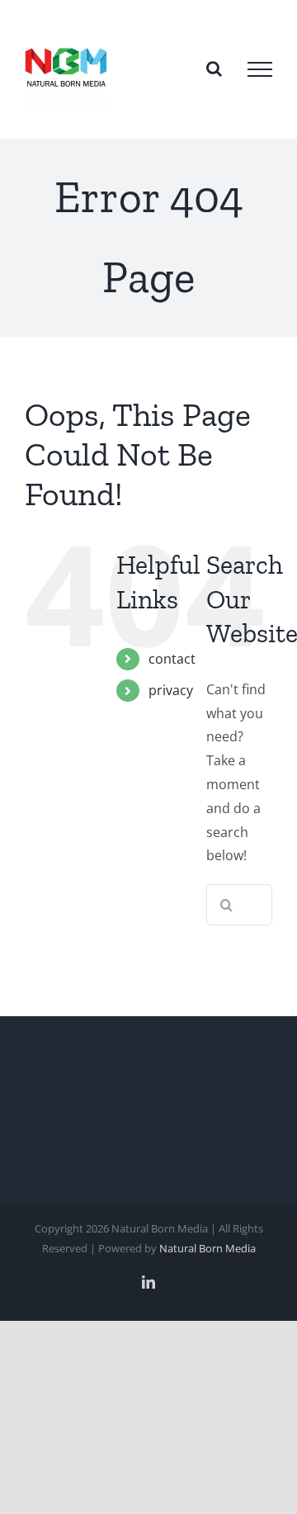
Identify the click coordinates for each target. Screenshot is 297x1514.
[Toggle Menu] (259, 69)
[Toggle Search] (214, 68)
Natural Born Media (207, 1248)
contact (172, 659)
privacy (170, 690)
